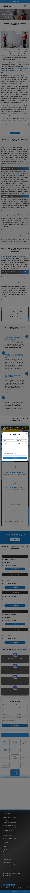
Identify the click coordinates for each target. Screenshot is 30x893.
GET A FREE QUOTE (15, 458)
